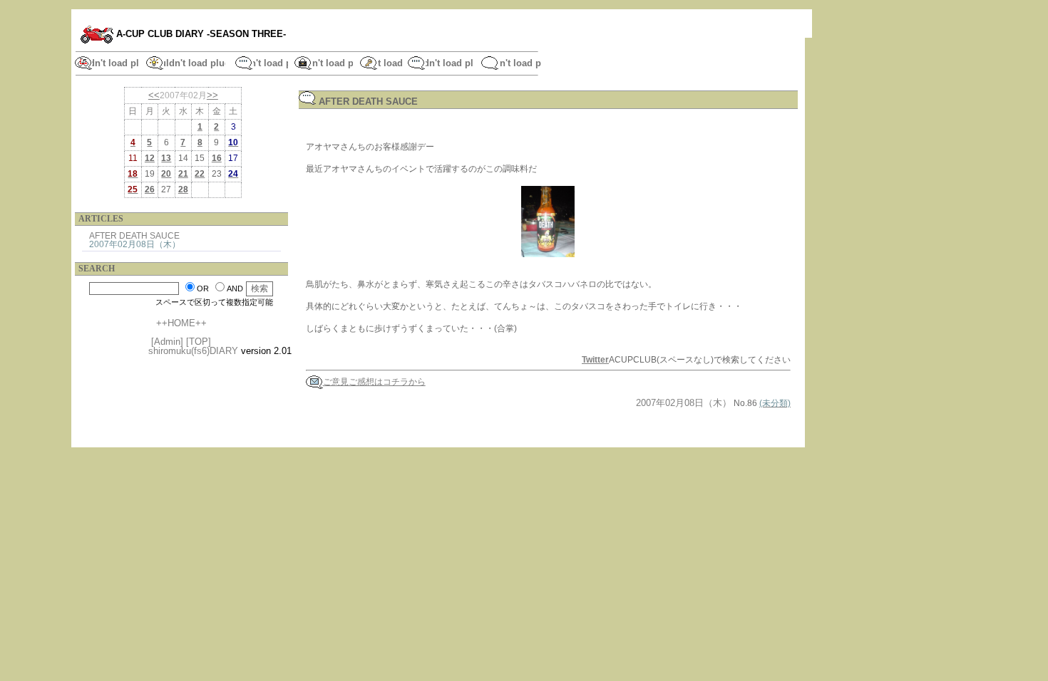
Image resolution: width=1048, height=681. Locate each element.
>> (212, 95)
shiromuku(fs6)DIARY (193, 350)
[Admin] (167, 341)
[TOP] (198, 341)
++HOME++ (181, 323)
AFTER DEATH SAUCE (134, 235)
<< (154, 95)
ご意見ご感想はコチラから (374, 382)
